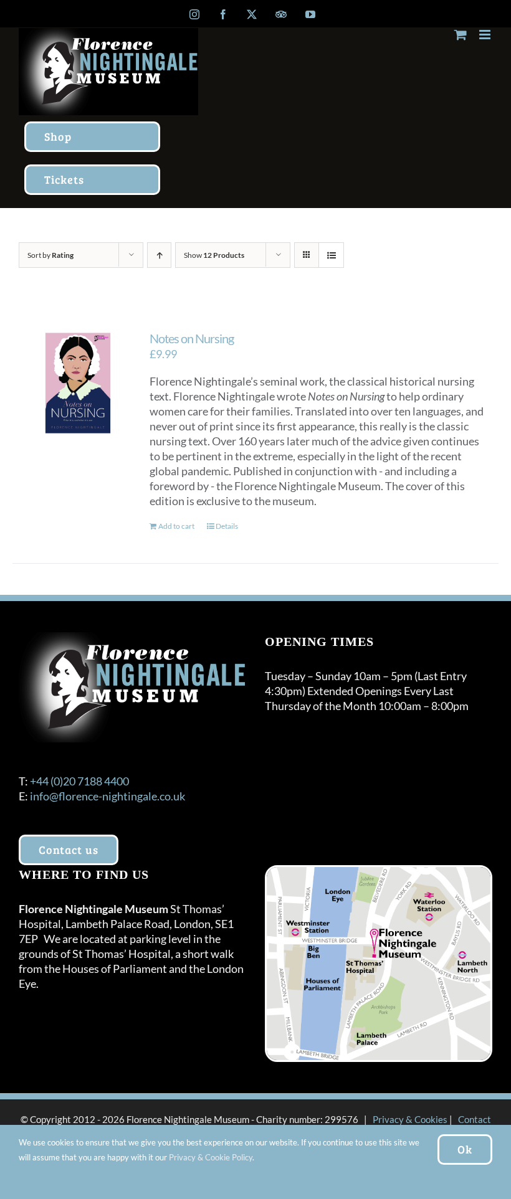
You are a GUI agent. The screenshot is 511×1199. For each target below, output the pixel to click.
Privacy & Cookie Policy (210, 1157)
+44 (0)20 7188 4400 (79, 781)
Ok (464, 1149)
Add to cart (176, 526)
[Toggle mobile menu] (485, 34)
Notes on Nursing (192, 338)
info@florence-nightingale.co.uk (107, 796)
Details (227, 526)
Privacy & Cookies (410, 1119)
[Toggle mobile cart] (460, 34)
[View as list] (331, 255)
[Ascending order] (159, 255)
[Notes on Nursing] (78, 383)
